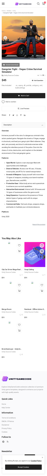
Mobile (9, 11)
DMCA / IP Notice (8, 421)
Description (8, 125)
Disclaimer (5, 425)
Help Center (6, 408)
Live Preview (24, 108)
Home (3, 11)
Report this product (39, 224)
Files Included (6, 85)
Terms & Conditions (9, 418)
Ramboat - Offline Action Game (34, 309)
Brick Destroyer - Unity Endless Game (12, 349)
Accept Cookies (23, 467)
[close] (42, 457)
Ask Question (38, 80)
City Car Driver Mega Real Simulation (12, 269)
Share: (4, 115)
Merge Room (7, 309)
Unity (14, 11)
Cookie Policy (36, 461)
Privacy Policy (7, 428)
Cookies (4, 432)
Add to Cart (25, 96)
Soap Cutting (29, 269)
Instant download (12, 65)
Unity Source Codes (11, 75)
